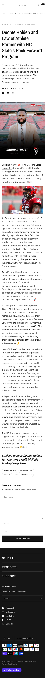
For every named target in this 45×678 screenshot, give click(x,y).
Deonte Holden (10, 471)
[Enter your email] (40, 598)
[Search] (38, 5)
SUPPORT (9, 576)
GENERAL (8, 558)
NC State (7, 475)
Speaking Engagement (23, 475)
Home (4, 14)
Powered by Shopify (9, 664)
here (23, 463)
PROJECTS (9, 567)
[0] (41, 5)
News (11, 14)
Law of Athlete (26, 471)
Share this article (12, 88)
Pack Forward (9, 182)
